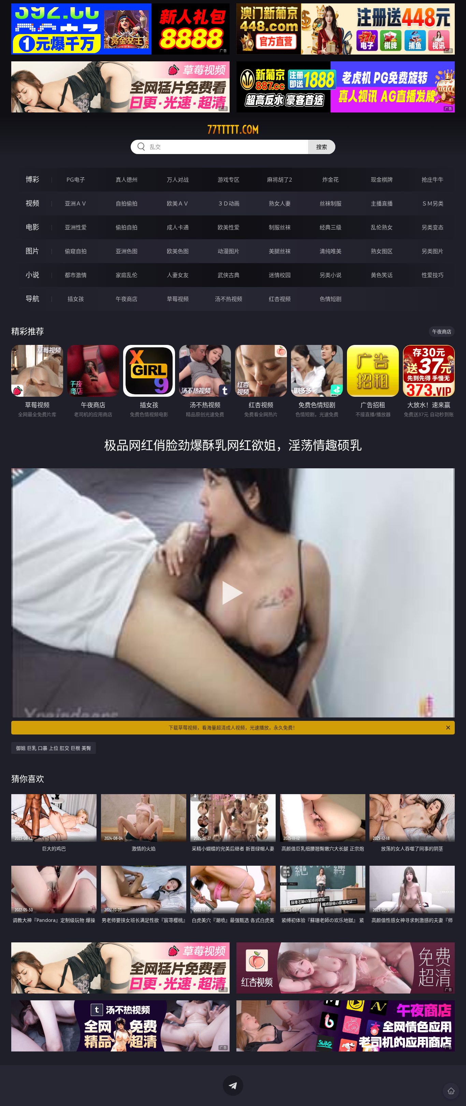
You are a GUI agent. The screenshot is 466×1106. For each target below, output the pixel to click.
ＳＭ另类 (432, 203)
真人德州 (126, 179)
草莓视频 (178, 299)
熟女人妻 (280, 203)
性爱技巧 (432, 275)
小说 (32, 274)
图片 (32, 251)
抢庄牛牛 (432, 179)
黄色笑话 (382, 275)
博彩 (32, 179)
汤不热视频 (228, 299)
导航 (32, 298)
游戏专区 (228, 179)
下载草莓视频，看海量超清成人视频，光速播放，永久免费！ (233, 727)
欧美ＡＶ (178, 203)
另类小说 (330, 275)
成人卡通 (178, 227)
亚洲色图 (126, 251)
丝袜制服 (330, 203)
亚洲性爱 (76, 227)
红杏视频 (280, 299)
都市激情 (76, 275)
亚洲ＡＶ (76, 203)
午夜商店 (126, 299)
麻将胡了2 (279, 179)
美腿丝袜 (280, 251)
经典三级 (330, 227)
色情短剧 (330, 299)
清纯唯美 (330, 251)
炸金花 (330, 179)
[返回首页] (451, 1091)
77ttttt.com (233, 129)
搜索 (321, 147)
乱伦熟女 (382, 227)
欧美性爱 (228, 227)
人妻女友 (178, 275)
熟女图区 (382, 251)
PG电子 (76, 179)
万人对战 (178, 179)
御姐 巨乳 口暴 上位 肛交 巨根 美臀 (53, 748)
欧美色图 (178, 251)
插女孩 (76, 299)
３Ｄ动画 (228, 203)
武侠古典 (228, 275)
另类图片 (432, 251)
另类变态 (432, 227)
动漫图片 (228, 251)
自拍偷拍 (126, 203)
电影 (32, 227)
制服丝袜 (280, 227)
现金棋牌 (382, 179)
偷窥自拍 (76, 251)
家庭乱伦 (126, 275)
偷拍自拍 (126, 227)
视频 (32, 203)
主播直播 (382, 203)
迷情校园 (280, 275)
